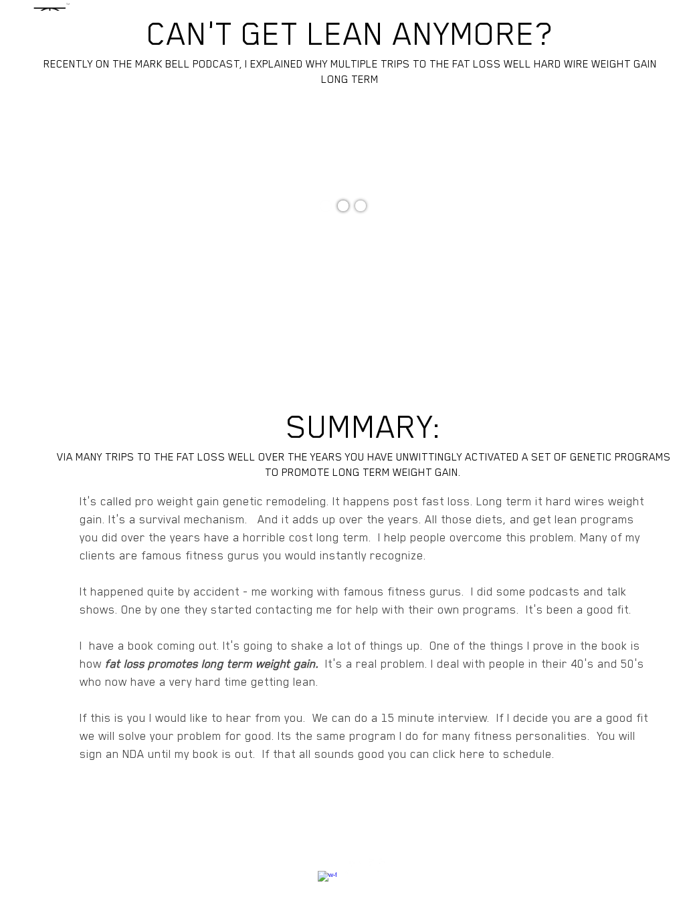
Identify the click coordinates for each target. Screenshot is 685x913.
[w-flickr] (378, 867)
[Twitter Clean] (352, 867)
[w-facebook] (327, 880)
